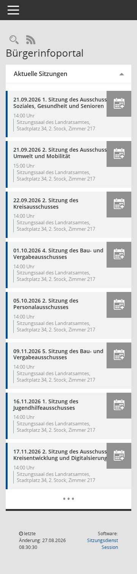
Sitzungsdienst (102, 543)
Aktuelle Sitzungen (40, 74)
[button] (119, 104)
